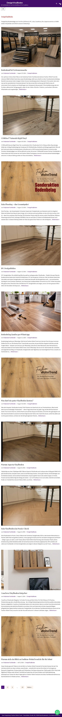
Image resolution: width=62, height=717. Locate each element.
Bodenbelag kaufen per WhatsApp (15, 334)
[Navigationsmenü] (3, 8)
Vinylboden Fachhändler (9, 73)
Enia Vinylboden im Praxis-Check (15, 528)
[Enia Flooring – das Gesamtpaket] (31, 181)
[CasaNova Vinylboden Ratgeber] (31, 570)
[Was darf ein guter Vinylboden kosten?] (31, 378)
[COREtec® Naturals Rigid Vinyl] (31, 115)
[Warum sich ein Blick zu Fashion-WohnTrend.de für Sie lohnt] (31, 636)
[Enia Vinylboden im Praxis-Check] (31, 506)
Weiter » (29, 687)
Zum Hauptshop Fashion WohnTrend (12, 715)
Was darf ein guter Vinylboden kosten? (17, 400)
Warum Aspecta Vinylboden (12, 464)
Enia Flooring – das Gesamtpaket (15, 204)
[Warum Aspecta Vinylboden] (31, 442)
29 (22, 687)
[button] (57, 712)
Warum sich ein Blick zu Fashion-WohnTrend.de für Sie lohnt (26, 659)
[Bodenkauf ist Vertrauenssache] (31, 47)
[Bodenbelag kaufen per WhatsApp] (31, 311)
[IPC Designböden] (31, 245)
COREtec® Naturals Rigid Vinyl (14, 138)
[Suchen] (56, 3)
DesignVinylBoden (32, 73)
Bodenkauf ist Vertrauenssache (14, 70)
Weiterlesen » (23, 89)
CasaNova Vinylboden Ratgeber (14, 593)
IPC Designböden (8, 268)
